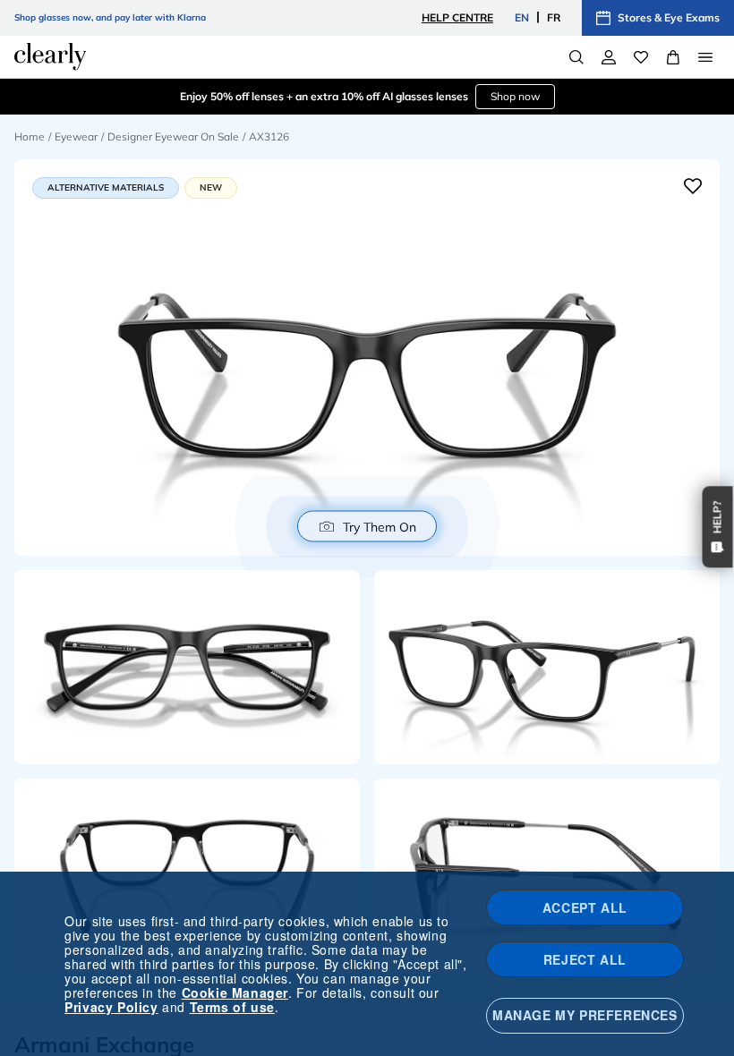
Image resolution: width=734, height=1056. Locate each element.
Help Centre (457, 17)
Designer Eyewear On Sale (173, 136)
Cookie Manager (235, 992)
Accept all (584, 907)
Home (29, 136)
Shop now (515, 96)
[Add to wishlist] (693, 186)
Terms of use (232, 1007)
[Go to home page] (50, 56)
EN (522, 17)
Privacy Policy (111, 1007)
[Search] (576, 57)
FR (553, 17)
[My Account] (608, 57)
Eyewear (76, 136)
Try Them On (379, 526)
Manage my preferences (585, 1015)
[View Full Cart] (673, 57)
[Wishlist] (641, 57)
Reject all (585, 959)
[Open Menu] (705, 57)
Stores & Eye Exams (669, 17)
